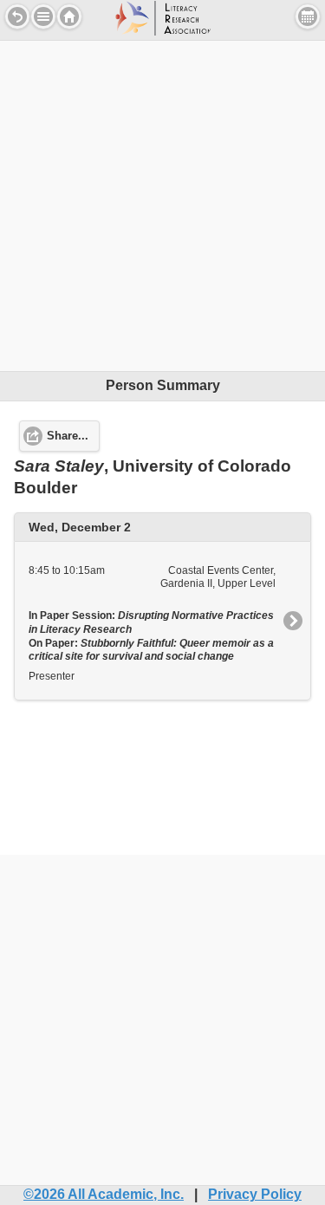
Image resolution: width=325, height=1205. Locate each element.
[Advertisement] (162, 203)
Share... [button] (67, 436)
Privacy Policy (255, 1194)
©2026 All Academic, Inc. (103, 1194)
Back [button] (17, 16)
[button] (43, 16)
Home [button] (69, 16)
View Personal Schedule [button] (308, 16)
